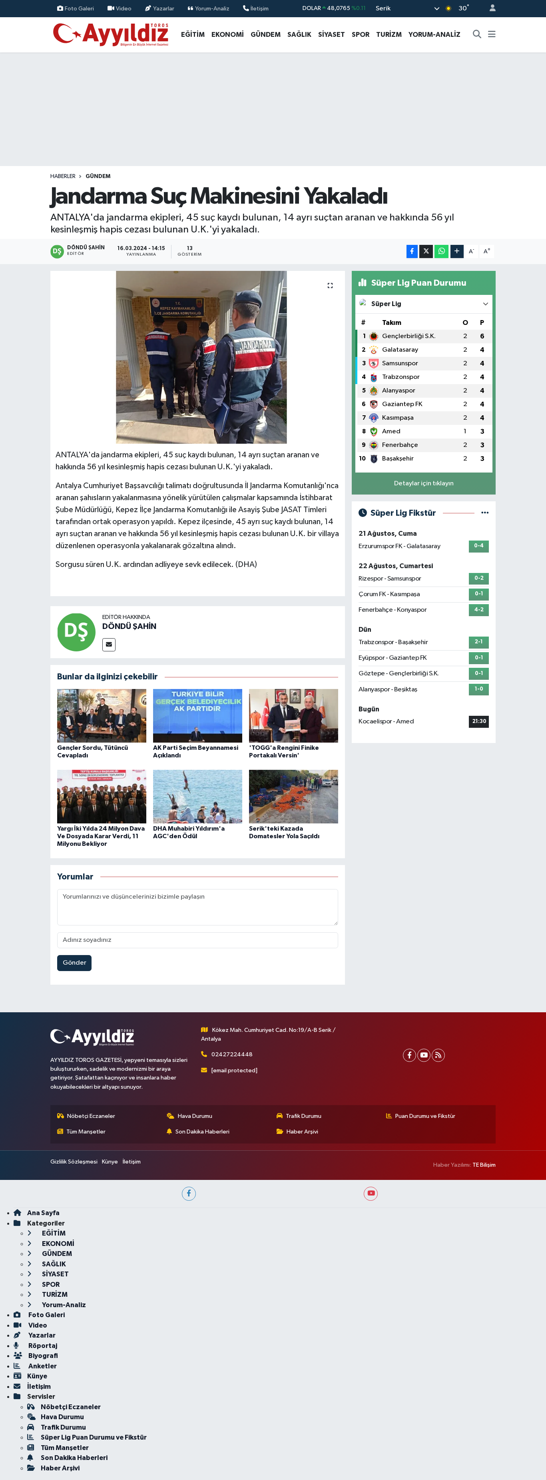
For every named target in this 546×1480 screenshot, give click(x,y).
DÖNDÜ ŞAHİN (129, 627)
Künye (110, 1162)
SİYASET (331, 34)
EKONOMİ (227, 34)
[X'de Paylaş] (426, 251)
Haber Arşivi (302, 1132)
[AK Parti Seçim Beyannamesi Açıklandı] (197, 715)
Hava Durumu (195, 1116)
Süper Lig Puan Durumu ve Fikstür (94, 1437)
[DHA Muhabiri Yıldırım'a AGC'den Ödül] (197, 796)
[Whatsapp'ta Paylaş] (441, 251)
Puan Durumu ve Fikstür (425, 1116)
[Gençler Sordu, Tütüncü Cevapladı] (101, 715)
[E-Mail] (109, 644)
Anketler (42, 1366)
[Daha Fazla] (457, 251)
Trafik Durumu (303, 1116)
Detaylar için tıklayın (424, 483)
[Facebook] (409, 1055)
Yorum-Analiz (212, 8)
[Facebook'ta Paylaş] (412, 251)
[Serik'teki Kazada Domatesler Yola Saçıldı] (293, 796)
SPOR (360, 34)
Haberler (63, 176)
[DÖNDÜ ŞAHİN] (76, 632)
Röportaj (42, 1345)
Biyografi (42, 1355)
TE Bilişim (484, 1165)
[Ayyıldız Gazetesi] (111, 34)
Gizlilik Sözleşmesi (74, 1162)
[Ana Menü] (492, 35)
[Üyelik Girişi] (489, 8)
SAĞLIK (299, 34)
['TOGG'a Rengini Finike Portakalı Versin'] (293, 715)
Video (124, 8)
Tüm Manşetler (86, 1132)
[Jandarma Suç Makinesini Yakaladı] (197, 357)
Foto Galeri (79, 8)
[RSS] (438, 1055)
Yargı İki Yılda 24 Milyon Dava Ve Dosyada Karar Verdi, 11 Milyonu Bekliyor (101, 836)
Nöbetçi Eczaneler (91, 1116)
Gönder (74, 962)
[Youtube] (423, 1055)
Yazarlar (163, 8)
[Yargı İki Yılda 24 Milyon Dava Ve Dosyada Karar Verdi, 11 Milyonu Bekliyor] (101, 796)
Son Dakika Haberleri (202, 1132)
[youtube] (371, 1194)
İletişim (260, 8)
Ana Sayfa (43, 1213)
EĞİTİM (193, 34)
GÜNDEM (266, 34)
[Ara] (477, 35)
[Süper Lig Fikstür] (485, 513)
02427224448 (232, 1054)
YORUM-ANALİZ (434, 34)
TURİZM (389, 34)
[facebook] (189, 1194)
